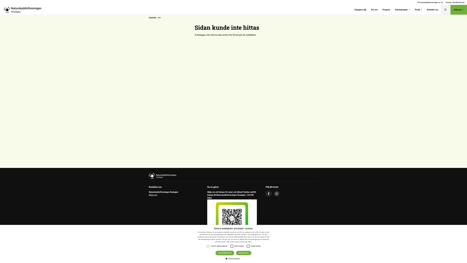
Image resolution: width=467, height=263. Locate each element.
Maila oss (153, 195)
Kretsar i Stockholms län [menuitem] (455, 2)
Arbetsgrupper (401, 10)
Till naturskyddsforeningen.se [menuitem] (428, 2)
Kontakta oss (432, 10)
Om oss (374, 10)
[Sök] (445, 10)
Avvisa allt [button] (243, 253)
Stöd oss (458, 9)
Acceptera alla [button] (224, 253)
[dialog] (233, 244)
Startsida (152, 18)
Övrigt (417, 10)
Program (386, 10)
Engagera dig (360, 10)
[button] (233, 258)
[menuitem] (360, 10)
